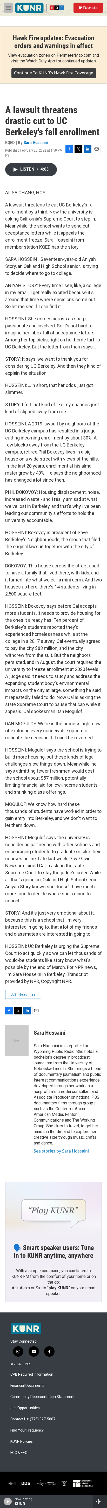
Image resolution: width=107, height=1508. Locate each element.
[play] (8, 1501)
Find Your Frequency (27, 1430)
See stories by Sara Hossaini (61, 1151)
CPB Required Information (31, 1374)
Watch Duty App (40, 61)
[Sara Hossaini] (17, 1040)
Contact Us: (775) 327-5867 (32, 1419)
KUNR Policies (21, 1442)
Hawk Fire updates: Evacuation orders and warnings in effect (53, 42)
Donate (90, 7)
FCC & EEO (19, 1453)
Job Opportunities (25, 1408)
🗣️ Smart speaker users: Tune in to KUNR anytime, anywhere (53, 1251)
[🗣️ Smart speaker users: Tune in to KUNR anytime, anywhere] (53, 1209)
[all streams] (100, 1501)
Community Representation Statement (42, 1397)
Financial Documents (27, 1386)
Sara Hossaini (36, 142)
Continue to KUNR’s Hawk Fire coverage (53, 73)
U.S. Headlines (23, 994)
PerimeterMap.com (74, 55)
